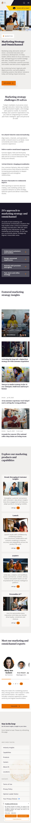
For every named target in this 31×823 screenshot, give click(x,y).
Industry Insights (8, 747)
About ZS (6, 767)
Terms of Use (7, 784)
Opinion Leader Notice (10, 794)
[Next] (21, 683)
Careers (5, 762)
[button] (9, 667)
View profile (14, 706)
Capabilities (7, 752)
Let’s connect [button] (7, 83)
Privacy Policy (7, 789)
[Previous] (9, 683)
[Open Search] (24, 3)
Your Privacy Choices (10, 799)
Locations (6, 772)
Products (6, 757)
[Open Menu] (28, 2)
